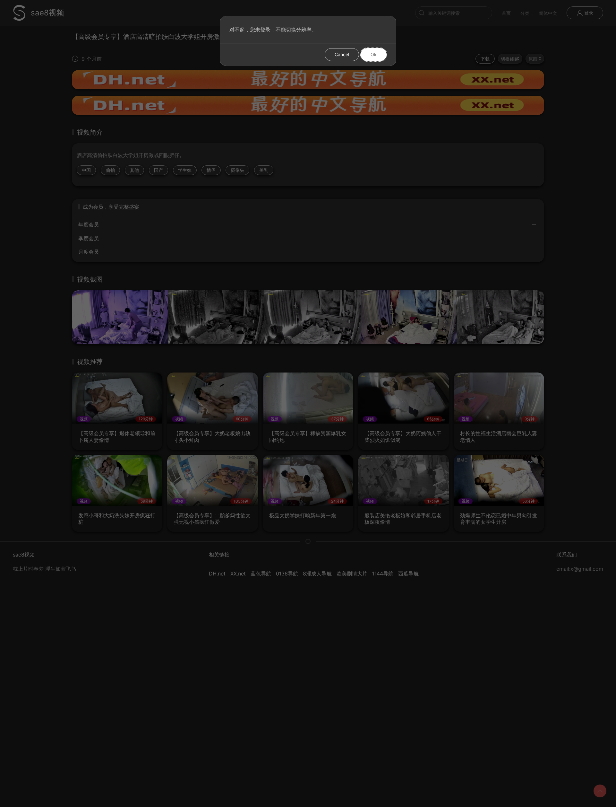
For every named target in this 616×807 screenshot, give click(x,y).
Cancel (342, 54)
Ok (374, 54)
